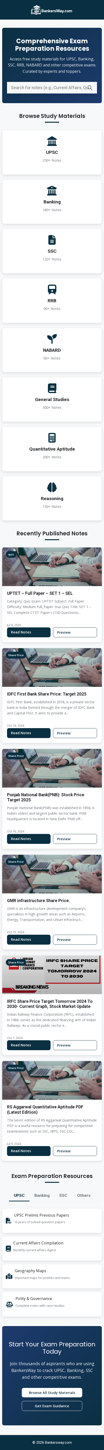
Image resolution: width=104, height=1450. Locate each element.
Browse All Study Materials (52, 1392)
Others (83, 1195)
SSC (63, 1195)
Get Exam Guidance (52, 1406)
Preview (64, 632)
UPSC (19, 1195)
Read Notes (21, 632)
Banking (42, 1195)
